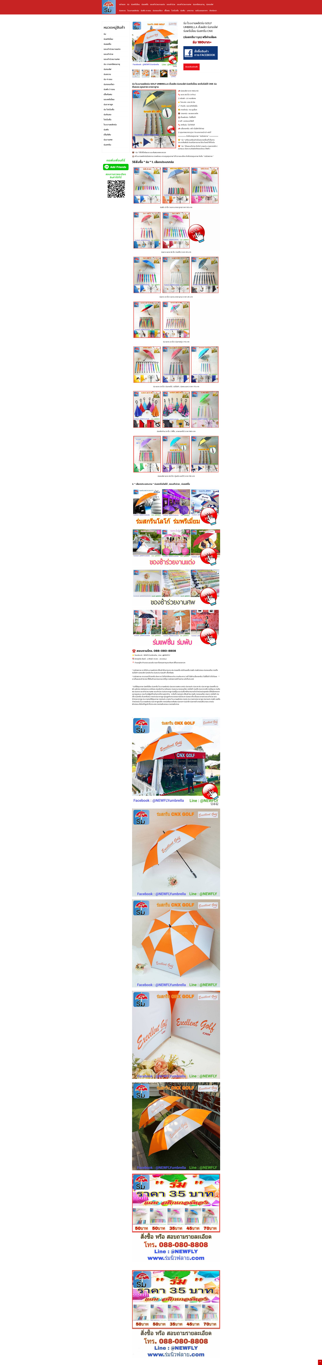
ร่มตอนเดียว (158, 10)
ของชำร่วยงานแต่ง (157, 4)
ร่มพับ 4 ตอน (146, 10)
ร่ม (128, 4)
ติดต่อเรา (213, 10)
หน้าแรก (122, 4)
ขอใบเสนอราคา (201, 10)
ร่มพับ (182, 10)
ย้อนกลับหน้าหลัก (191, 67)
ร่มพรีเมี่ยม (135, 4)
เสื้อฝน (167, 10)
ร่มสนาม (122, 10)
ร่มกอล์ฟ (209, 4)
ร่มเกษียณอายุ (199, 4)
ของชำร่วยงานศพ (184, 4)
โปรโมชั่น (175, 10)
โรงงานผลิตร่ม (133, 10)
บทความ (190, 10)
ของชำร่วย (171, 4)
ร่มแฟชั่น (145, 4)
